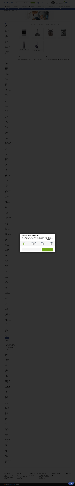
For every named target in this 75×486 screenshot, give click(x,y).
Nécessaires (24, 242)
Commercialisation (33, 242)
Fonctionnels (43, 242)
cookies (48, 239)
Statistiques (51, 242)
